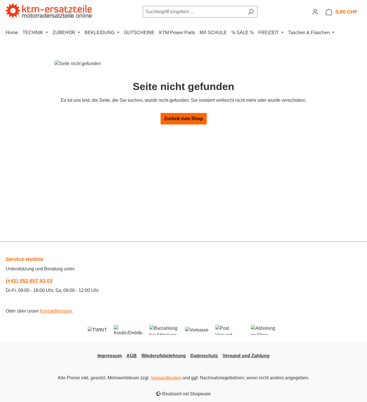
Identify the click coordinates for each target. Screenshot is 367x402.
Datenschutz (204, 355)
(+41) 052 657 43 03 (29, 281)
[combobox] (193, 11)
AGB (131, 355)
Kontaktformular (56, 311)
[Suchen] (250, 11)
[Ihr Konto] (315, 11)
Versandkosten (166, 377)
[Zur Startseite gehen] (49, 10)
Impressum (109, 355)
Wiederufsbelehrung (163, 355)
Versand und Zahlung (246, 355)
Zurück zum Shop (183, 118)
